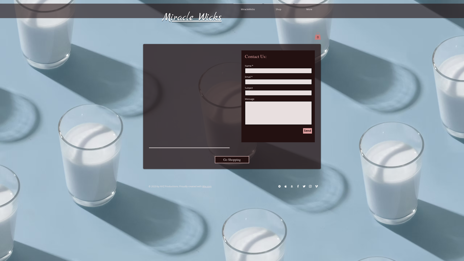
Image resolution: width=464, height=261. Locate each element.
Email (248, 77)
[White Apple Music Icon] (285, 186)
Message (249, 99)
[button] (318, 36)
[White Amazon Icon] (292, 186)
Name (248, 66)
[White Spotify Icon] (279, 186)
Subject (249, 88)
